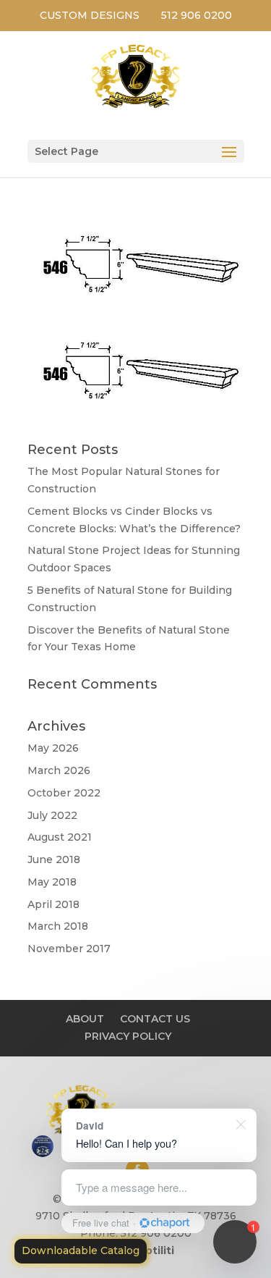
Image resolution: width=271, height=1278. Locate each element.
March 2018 (57, 926)
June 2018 (53, 859)
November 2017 (69, 948)
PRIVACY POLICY (128, 1036)
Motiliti (155, 1250)
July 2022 (52, 815)
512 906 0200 (196, 15)
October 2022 (63, 792)
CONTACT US (155, 1018)
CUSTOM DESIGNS (89, 15)
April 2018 (53, 904)
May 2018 (52, 881)
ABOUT (85, 1018)
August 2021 (59, 837)
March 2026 (58, 770)
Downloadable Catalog (80, 1250)
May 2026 (53, 747)
